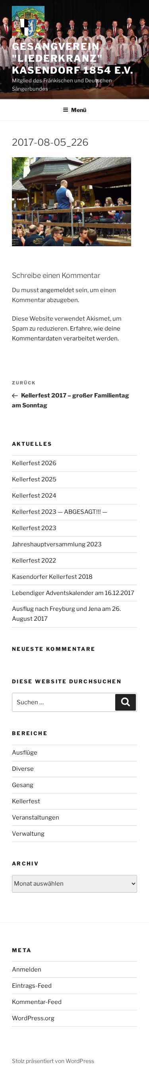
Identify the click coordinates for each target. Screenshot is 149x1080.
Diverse (23, 768)
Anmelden (26, 969)
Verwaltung (28, 833)
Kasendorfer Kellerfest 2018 (52, 576)
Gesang (22, 785)
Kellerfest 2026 (34, 463)
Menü (78, 109)
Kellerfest (26, 801)
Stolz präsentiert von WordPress (53, 1060)
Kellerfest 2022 (34, 560)
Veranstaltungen (35, 817)
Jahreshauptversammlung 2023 (57, 544)
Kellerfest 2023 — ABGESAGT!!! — (59, 511)
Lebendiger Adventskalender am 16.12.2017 (73, 593)
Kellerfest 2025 (34, 479)
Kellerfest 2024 (34, 495)
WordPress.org (33, 1018)
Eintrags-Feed (32, 985)
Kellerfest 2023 (34, 528)
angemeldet (57, 290)
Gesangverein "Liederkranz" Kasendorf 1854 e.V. (72, 58)
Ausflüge (24, 752)
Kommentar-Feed (37, 1002)
